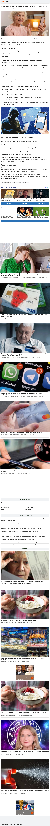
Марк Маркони (7, 9)
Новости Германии (5, 507)
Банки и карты (4, 505)
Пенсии (2, 502)
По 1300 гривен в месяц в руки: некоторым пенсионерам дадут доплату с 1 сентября (20, 531)
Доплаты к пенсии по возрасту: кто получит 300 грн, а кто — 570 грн (16, 523)
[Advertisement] (25, 232)
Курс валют (28, 511)
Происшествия (13, 9)
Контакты (6, 824)
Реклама (10, 824)
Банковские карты (7, 182)
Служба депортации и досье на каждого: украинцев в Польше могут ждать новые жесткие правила (23, 536)
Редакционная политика (17, 824)
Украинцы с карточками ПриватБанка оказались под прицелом (21, 432)
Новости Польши (29, 507)
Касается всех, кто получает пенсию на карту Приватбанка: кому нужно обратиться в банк (21, 528)
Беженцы (27, 502)
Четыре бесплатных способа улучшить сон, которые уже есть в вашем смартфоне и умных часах (23, 525)
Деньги (13, 182)
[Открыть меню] (48, 1)
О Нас (2, 824)
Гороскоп (27, 505)
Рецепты (3, 509)
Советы (2, 511)
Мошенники (19, 182)
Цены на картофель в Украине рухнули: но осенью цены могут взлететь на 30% (18, 533)
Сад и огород (28, 509)
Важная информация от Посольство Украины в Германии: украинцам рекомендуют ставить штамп (23, 542)
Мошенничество (25, 182)
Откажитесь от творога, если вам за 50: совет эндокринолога (19, 620)
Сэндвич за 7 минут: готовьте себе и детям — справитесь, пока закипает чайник (19, 539)
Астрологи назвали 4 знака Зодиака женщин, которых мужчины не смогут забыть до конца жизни (23, 544)
